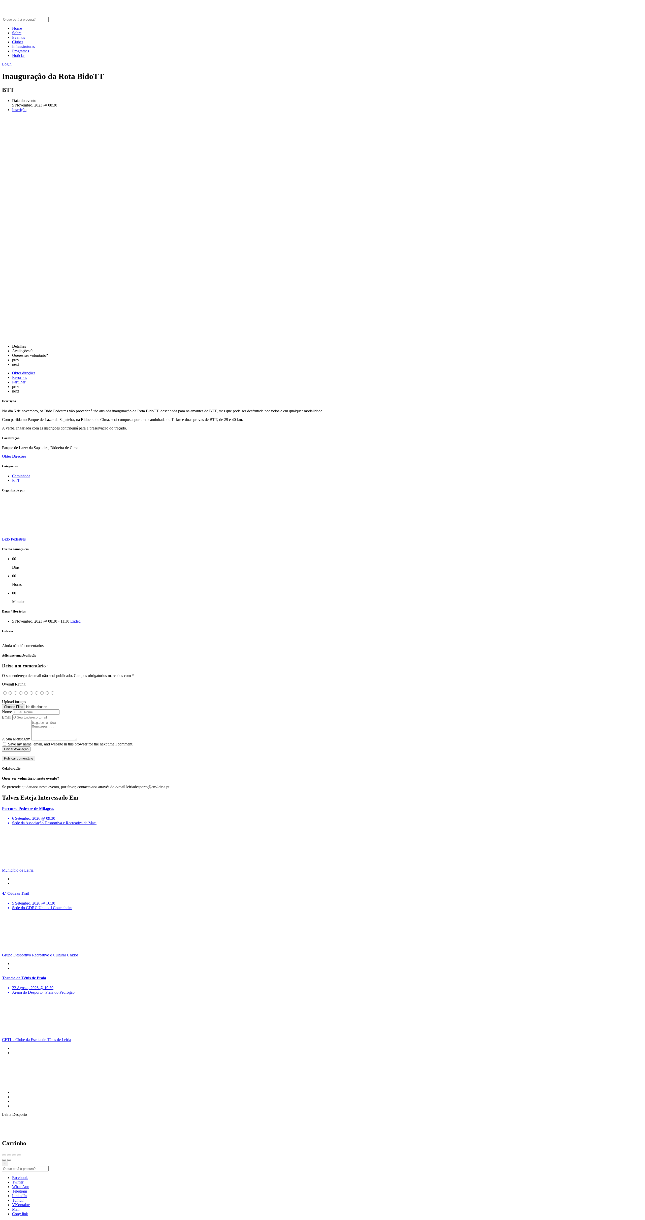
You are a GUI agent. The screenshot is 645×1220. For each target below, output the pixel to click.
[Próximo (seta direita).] (9, 1160)
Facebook (20, 1177)
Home (17, 28)
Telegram (19, 1191)
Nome (7, 712)
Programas (20, 51)
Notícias (18, 55)
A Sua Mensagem (16, 739)
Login (7, 64)
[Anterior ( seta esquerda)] (4, 1160)
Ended (75, 621)
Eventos (18, 37)
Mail (15, 1209)
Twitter (17, 1182)
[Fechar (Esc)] (4, 1155)
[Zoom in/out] (19, 1155)
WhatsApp (20, 1187)
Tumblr (18, 1200)
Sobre (16, 33)
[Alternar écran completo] (14, 1155)
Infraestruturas (23, 46)
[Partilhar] (9, 1155)
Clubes (17, 42)
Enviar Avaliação (16, 749)
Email (6, 717)
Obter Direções (14, 456)
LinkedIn (19, 1196)
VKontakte (21, 1205)
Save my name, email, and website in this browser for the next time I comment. (70, 744)
